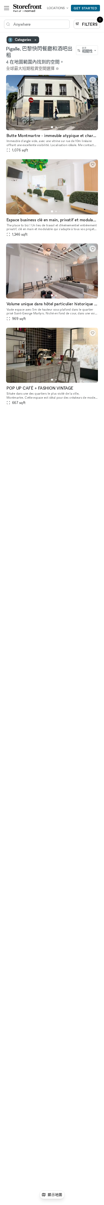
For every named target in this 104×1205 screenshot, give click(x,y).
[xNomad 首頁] (27, 8)
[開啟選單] (6, 8)
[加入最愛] (92, 80)
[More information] (57, 68)
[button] (52, 127)
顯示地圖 (55, 1194)
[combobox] (87, 50)
